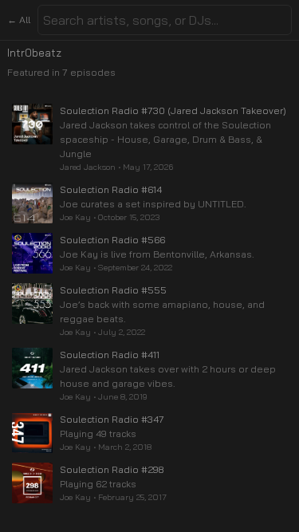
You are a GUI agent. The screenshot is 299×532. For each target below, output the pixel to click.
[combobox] (164, 20)
